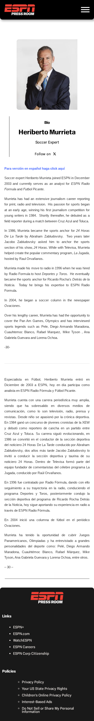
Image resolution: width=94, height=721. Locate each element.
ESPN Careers (24, 647)
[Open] (85, 9)
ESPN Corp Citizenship (31, 653)
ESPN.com (21, 634)
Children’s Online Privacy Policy (46, 695)
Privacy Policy (33, 682)
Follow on (43, 154)
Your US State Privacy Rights (44, 689)
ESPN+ (18, 627)
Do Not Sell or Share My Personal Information (48, 710)
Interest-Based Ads (37, 702)
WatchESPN (22, 640)
